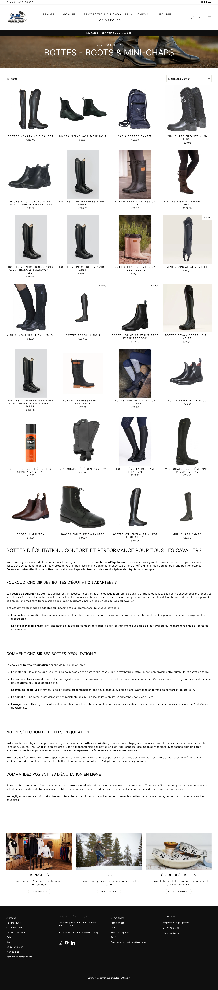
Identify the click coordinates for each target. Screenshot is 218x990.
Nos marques (109, 20)
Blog (8, 942)
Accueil (101, 45)
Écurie (166, 14)
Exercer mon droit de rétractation (129, 942)
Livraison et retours (17, 932)
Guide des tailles (15, 927)
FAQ (8, 937)
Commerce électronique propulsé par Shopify (109, 978)
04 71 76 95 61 (26, 2)
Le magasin (39, 891)
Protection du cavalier (107, 14)
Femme (49, 14)
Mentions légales (120, 932)
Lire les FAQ (108, 891)
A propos (11, 918)
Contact (10, 2)
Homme (70, 14)
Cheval (144, 14)
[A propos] (39, 851)
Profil (113, 937)
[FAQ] (109, 851)
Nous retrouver (14, 947)
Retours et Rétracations (19, 956)
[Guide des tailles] (179, 851)
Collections (113, 45)
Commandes (117, 918)
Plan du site (12, 951)
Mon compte (117, 922)
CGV (113, 927)
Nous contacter (171, 933)
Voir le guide (178, 891)
